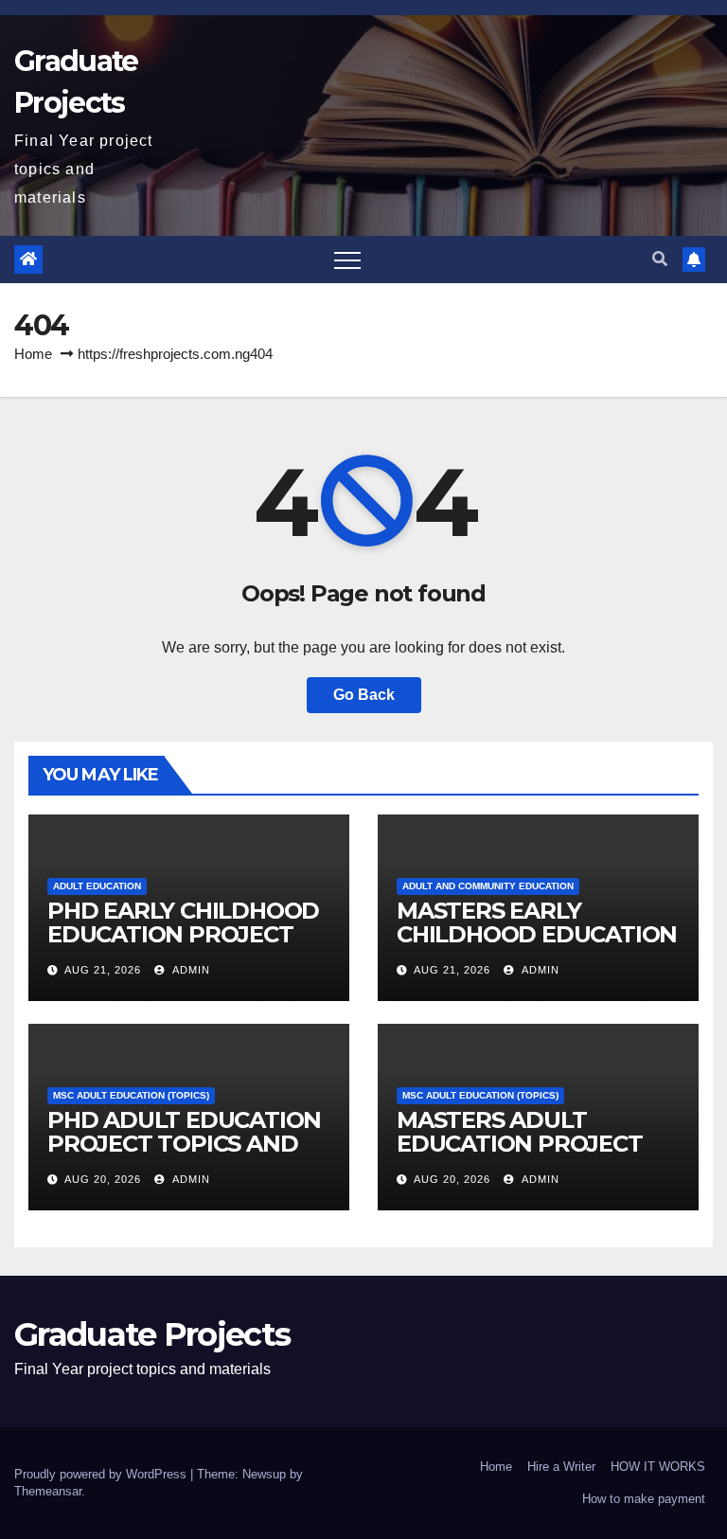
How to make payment (643, 1499)
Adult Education (97, 886)
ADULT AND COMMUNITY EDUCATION (488, 886)
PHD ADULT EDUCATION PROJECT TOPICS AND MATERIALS (184, 1143)
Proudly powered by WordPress (102, 1474)
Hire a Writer (561, 1466)
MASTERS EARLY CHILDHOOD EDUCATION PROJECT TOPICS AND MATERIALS (537, 946)
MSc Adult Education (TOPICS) (131, 1095)
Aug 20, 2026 (102, 1179)
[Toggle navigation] (347, 259)
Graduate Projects (152, 1334)
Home (33, 354)
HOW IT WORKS (658, 1466)
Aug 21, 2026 (102, 969)
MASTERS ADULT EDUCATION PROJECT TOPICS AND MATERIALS (534, 1143)
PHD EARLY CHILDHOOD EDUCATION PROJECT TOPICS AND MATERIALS (184, 934)
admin (189, 969)
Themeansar (47, 1491)
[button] (659, 259)
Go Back (364, 695)
